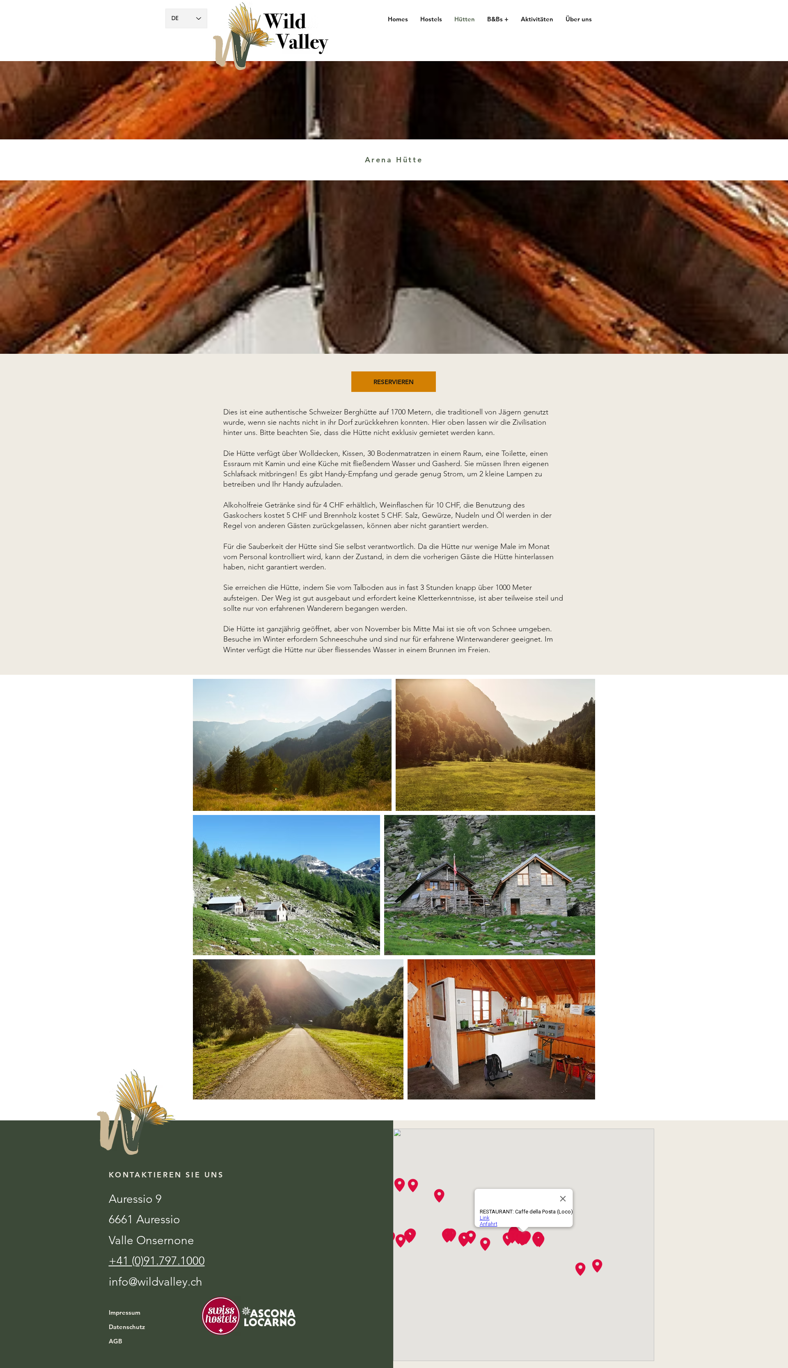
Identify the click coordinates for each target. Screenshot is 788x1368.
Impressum (124, 1312)
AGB (115, 1341)
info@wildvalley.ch (155, 1281)
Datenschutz (127, 1327)
